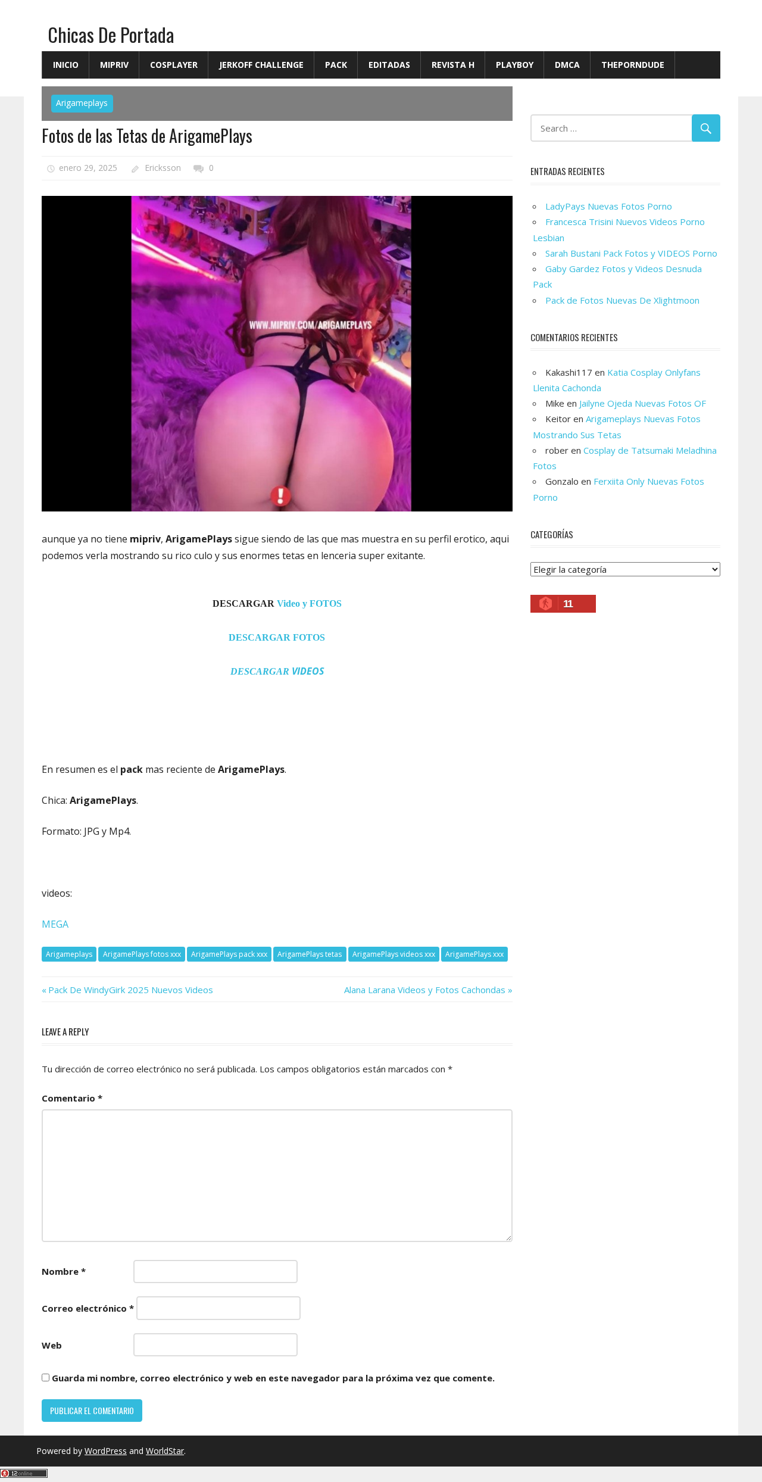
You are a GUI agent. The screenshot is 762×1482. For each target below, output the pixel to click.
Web (52, 1345)
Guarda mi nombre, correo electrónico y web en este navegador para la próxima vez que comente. (273, 1378)
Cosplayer (174, 64)
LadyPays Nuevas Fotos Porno (608, 206)
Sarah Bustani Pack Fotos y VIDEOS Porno (631, 253)
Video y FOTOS (309, 603)
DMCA (567, 64)
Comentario (72, 1098)
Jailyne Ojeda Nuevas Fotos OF (642, 403)
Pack (336, 64)
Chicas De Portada (111, 34)
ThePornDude (632, 64)
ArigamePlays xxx (474, 954)
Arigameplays (82, 102)
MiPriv (114, 64)
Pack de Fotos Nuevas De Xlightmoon (622, 300)
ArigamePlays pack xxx (229, 954)
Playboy (514, 64)
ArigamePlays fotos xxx (142, 954)
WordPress (106, 1450)
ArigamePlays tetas (309, 954)
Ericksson (163, 167)
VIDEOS (277, 671)
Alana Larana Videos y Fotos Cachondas (424, 990)
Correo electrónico (88, 1308)
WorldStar (165, 1450)
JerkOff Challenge (261, 64)
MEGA (55, 924)
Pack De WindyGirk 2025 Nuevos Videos (130, 990)
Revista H (453, 64)
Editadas (389, 64)
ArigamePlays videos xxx (393, 954)
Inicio (66, 64)
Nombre (64, 1271)
